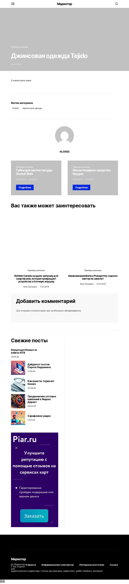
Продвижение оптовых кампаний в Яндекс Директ (42, 399)
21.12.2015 (101, 284)
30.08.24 (32, 388)
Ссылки (114, 565)
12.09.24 (31, 371)
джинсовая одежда (33, 108)
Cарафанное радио (39, 415)
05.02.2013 (16, 64)
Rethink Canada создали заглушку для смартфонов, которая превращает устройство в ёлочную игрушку (36, 278)
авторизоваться (72, 310)
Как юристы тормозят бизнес (41, 382)
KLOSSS (64, 151)
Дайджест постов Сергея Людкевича (39, 366)
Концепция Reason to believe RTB (24, 351)
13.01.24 (31, 420)
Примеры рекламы (19, 47)
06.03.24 (32, 406)
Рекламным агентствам (91, 565)
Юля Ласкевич (30, 287)
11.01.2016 (44, 287)
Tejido (16, 108)
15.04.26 (15, 357)
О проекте (30, 565)
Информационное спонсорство (58, 565)
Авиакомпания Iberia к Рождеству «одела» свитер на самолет (93, 277)
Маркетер (64, 4)
